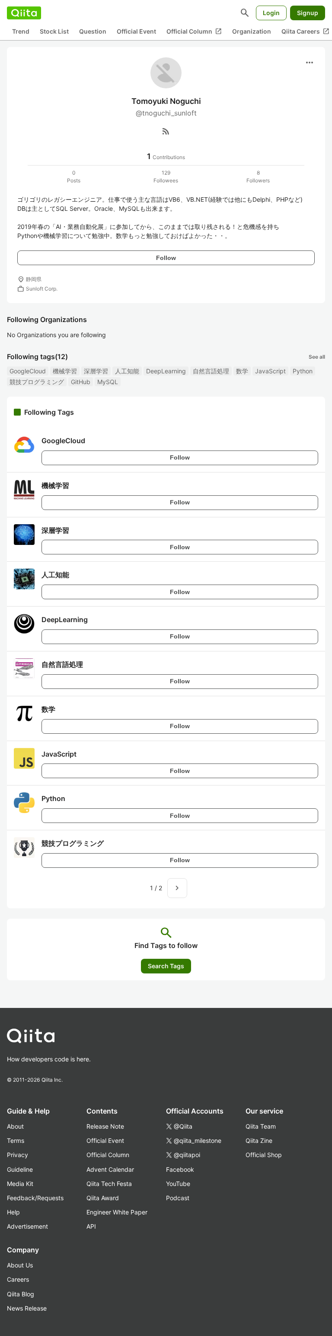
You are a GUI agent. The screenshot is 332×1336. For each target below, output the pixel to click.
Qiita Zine (259, 1140)
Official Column (194, 31)
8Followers (258, 176)
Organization (251, 31)
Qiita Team (261, 1126)
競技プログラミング (37, 381)
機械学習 (65, 371)
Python (303, 371)
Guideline (20, 1169)
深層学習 (96, 371)
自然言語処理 (211, 371)
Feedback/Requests (35, 1197)
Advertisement (27, 1226)
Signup (307, 12)
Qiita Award (102, 1197)
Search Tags (166, 966)
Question (92, 31)
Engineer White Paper (116, 1212)
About (15, 1126)
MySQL (107, 381)
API (91, 1226)
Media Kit (20, 1183)
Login (271, 12)
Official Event (136, 31)
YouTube (178, 1183)
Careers (18, 1279)
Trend (20, 31)
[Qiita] (24, 12)
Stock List (54, 31)
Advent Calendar (110, 1169)
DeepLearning (166, 371)
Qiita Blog (20, 1294)
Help (13, 1212)
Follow (166, 257)
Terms (15, 1140)
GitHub (80, 381)
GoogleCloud (28, 371)
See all (317, 357)
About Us (20, 1265)
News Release (27, 1308)
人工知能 (127, 371)
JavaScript (270, 371)
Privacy (17, 1154)
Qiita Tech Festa (109, 1183)
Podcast (177, 1197)
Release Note (105, 1126)
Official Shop (264, 1154)
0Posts (73, 176)
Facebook (180, 1169)
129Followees (165, 176)
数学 (242, 371)
